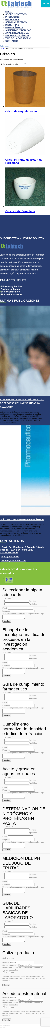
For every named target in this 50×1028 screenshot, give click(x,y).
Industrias (12, 25)
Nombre (32, 601)
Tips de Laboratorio (18, 38)
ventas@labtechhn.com (13, 560)
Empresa (6, 611)
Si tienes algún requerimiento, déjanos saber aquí (23, 613)
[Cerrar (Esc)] (9, 1025)
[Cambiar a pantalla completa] (4, 1025)
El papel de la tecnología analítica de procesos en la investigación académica (22, 403)
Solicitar (6, 621)
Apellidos (33, 604)
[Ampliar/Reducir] (1, 1025)
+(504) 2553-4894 (10, 556)
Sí (6, 972)
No (12, 972)
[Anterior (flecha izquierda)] (1, 1027)
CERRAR (45, 3)
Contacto (11, 41)
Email (5, 608)
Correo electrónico (10, 965)
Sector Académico (17, 35)
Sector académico (10, 291)
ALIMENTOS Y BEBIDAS (18, 30)
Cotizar (6, 985)
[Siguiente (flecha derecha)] (4, 1027)
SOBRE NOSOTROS (16, 14)
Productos (12, 17)
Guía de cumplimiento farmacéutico (22, 519)
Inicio (8, 11)
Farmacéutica (14, 27)
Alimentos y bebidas (11, 286)
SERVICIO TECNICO (16, 22)
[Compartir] (6, 1025)
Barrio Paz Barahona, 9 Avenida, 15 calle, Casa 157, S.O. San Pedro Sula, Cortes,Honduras (22, 550)
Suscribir (6, 1020)
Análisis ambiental (17, 33)
